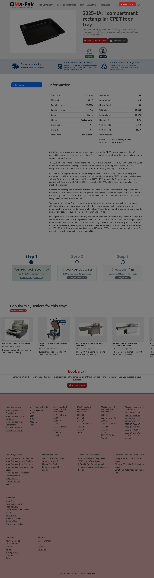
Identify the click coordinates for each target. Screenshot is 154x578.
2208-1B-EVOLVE (132, 421)
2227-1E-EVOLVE (132, 427)
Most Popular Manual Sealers (19, 461)
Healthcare (11, 515)
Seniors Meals (12, 521)
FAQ (39, 543)
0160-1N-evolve (36, 410)
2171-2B (80, 418)
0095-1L (33, 416)
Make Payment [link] (128, 4)
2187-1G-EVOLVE (132, 415)
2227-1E (57, 418)
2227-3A (104, 426)
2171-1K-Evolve (60, 415)
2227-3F (104, 415)
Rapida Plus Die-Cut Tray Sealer (16, 343)
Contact (41, 546)
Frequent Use (12, 478)
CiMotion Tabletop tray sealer (91, 458)
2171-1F (56, 429)
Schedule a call (119, 40)
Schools (9, 512)
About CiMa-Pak (13, 541)
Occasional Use (13, 475)
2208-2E (80, 426)
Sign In (9, 549)
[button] (2, 339)
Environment (12, 543)
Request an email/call (96, 40)
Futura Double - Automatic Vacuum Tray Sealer (125, 344)
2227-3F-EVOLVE (108, 418)
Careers (9, 546)
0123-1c (33, 413)
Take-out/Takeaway (14, 504)
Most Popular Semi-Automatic (19, 464)
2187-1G (57, 423)
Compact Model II (50, 461)
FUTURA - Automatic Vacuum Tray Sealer (89, 344)
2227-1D (57, 420)
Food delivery (12, 506)
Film (82, 4)
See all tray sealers (18, 311)
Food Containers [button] (45, 4)
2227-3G (105, 432)
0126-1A (33, 419)
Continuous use (13, 481)
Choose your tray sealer (76, 278)
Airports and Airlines (15, 524)
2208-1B (57, 432)
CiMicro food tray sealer (53, 458)
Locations (42, 549)
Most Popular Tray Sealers (18, 472)
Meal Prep (10, 501)
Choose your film (122, 278)
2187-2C (80, 420)
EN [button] (139, 4)
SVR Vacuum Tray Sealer (89, 461)
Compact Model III (50, 467)
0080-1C (33, 422)
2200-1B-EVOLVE (132, 418)
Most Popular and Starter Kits (19, 458)
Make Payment (44, 541)
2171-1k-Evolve (60, 426)
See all (32, 424)
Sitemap (9, 558)
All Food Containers (14, 430)
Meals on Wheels (13, 518)
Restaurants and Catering (17, 509)
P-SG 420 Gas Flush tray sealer (92, 464)
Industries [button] (91, 4)
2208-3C (104, 420)
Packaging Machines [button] (66, 4)
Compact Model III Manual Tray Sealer (53, 344)
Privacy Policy (12, 552)
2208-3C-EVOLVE (108, 423)
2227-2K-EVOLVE (84, 423)
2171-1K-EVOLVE (132, 412)
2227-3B (104, 429)
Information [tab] (18, 85)
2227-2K (80, 415)
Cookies (9, 555)
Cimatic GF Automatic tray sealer (93, 467)
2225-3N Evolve (108, 435)
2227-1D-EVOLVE (132, 424)
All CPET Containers (14, 427)
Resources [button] (105, 4)
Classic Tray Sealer (50, 464)
